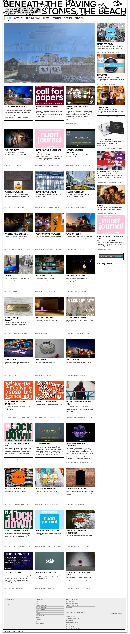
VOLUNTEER (102, 205)
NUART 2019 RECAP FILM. (46, 573)
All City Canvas (70, 616)
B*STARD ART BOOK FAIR (15, 489)
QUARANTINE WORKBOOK (46, 489)
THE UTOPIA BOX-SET (106, 139)
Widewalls (69, 607)
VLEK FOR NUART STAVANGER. (48, 234)
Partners (68, 18)
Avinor (37, 603)
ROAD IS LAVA (10, 360)
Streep (68, 624)
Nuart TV (46, 18)
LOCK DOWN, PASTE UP (76, 489)
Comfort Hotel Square (42, 605)
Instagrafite (69, 620)
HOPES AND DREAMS (44, 276)
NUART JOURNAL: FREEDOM (47, 531)
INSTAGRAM (102, 75)
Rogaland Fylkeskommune (13, 605)
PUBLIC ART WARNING (14, 192)
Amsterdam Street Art (72, 618)
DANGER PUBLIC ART (75, 192)
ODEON (38, 617)
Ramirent (38, 619)
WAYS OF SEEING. (73, 234)
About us (79, 18)
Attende (38, 601)
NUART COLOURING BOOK (46, 402)
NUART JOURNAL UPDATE (46, 192)
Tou (37, 621)
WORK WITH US (103, 107)
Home (8, 18)
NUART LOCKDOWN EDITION (16, 531)
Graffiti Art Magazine (72, 603)
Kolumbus (39, 613)
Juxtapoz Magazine (72, 605)
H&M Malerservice (41, 607)
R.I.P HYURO (41, 360)
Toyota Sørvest (40, 623)
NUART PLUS (18, 18)
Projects (57, 18)
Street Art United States (73, 628)
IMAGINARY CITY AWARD (76, 318)
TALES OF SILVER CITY (45, 444)
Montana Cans (40, 615)
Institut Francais (40, 609)
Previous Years (33, 18)
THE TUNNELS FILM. (13, 573)
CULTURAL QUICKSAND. (76, 276)
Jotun (37, 611)
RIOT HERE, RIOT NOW (45, 318)
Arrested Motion (71, 601)
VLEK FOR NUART (12, 150)
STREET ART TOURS (105, 44)
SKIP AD (8, 276)
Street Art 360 (70, 626)
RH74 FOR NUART (73, 360)
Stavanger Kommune (11, 602)
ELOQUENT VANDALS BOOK (108, 171)
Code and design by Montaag (13, 631)
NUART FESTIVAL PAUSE (15, 107)
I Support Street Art (72, 622)
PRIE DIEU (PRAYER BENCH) (16, 234)
